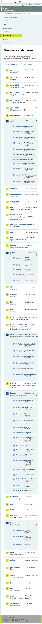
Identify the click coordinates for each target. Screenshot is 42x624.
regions (18, 168)
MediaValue (20, 446)
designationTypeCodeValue (20, 149)
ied (11, 310)
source (18, 269)
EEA (11, 2)
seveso (13, 575)
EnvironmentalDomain (20, 421)
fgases (13, 245)
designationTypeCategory (20, 143)
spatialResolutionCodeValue (20, 181)
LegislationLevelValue (20, 432)
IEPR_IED (14, 383)
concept (18, 258)
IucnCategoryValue (20, 159)
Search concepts (27, 64)
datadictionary (16, 194)
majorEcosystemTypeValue (20, 163)
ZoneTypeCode (20, 490)
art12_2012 (14, 77)
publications (15, 568)
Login (25, 4)
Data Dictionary (18, 13)
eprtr (12, 207)
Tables (5, 24)
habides (13, 294)
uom (12, 588)
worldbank (14, 603)
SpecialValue (20, 475)
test (11, 583)
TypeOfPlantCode (20, 363)
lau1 (12, 504)
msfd (12, 552)
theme (18, 485)
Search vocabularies (12, 64)
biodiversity (15, 115)
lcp (11, 523)
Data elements (7, 28)
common (13, 189)
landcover (14, 497)
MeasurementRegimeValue (20, 438)
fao (11, 238)
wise (12, 596)
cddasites (19, 131)
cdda (12, 121)
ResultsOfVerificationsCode (20, 356)
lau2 (12, 510)
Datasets (5, 21)
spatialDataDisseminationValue (20, 175)
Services (5, 39)
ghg (11, 287)
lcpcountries (20, 530)
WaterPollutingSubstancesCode (20, 374)
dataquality (14, 202)
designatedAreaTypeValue (20, 138)
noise (12, 560)
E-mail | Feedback (8, 617)
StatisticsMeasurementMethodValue (20, 479)
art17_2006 (14, 93)
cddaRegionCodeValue (20, 126)
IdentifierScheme (20, 427)
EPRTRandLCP (16, 215)
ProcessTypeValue (20, 455)
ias (11, 302)
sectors (18, 544)
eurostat (13, 232)
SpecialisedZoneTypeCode (20, 470)
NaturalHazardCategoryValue (20, 450)
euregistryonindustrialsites (17, 224)
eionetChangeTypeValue (20, 154)
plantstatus (19, 536)
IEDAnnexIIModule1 (17, 317)
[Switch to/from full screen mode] (29, 5)
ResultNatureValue (20, 460)
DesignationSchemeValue (20, 414)
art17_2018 (14, 108)
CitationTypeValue (20, 407)
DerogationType (20, 351)
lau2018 (13, 515)
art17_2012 (14, 100)
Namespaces (7, 43)
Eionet (11, 13)
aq (11, 70)
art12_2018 (14, 85)
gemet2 (13, 253)
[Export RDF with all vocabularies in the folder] (36, 121)
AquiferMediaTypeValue (20, 400)
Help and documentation (10, 17)
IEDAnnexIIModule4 (17, 334)
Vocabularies (7, 35)
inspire (13, 393)
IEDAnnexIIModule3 (17, 325)
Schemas (6, 32)
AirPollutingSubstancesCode (20, 344)
